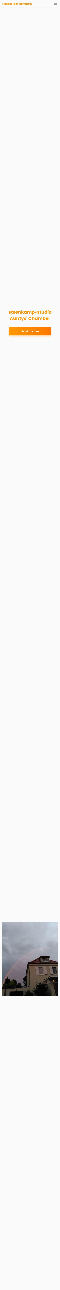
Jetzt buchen (30, 331)
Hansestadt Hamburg (17, 4)
